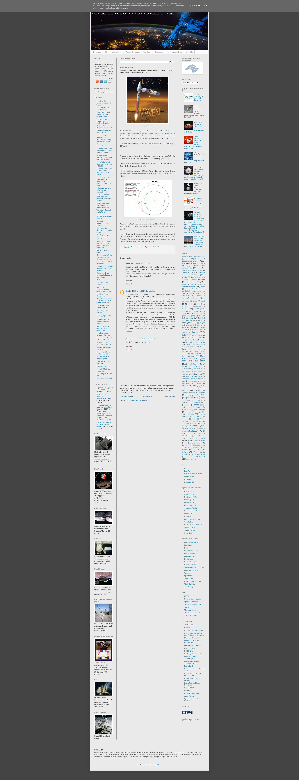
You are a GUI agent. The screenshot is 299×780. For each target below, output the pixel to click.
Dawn (198, 293)
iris (198, 327)
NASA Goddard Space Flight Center (192, 674)
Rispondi (129, 284)
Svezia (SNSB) (189, 530)
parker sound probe (195, 388)
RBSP (203, 398)
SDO (183, 414)
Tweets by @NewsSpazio (103, 92)
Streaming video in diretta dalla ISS (103, 353)
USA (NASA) (188, 533)
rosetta (197, 407)
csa (183, 293)
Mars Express (195, 354)
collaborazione (188, 286)
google (193, 316)
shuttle (191, 414)
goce (184, 316)
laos (194, 342)
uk (185, 443)
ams (203, 256)
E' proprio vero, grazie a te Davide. (104, 389)
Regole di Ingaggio (133, 52)
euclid (200, 304)
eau (191, 298)
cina (197, 282)
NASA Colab (188, 666)
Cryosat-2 (199, 291)
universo (198, 443)
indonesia (194, 323)
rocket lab (186, 407)
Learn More (195, 6)
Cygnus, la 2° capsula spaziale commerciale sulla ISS (104, 268)
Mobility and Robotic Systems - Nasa (191, 662)
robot (196, 405)
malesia (198, 349)
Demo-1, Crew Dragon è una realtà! (104, 127)
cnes (192, 284)
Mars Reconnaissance (193, 357)
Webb (194, 454)
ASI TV (186, 468)
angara (193, 259)
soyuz (195, 426)
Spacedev (188, 576)
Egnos (197, 298)
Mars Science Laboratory (193, 361)
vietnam (194, 449)
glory (200, 313)
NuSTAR (200, 378)
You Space (147, 52)
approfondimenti (189, 261)
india (184, 323)
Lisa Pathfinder (198, 344)
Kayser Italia (192, 340)
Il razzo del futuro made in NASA (102, 306)
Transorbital (188, 578)
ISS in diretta (189, 476)
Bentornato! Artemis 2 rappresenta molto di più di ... (104, 407)
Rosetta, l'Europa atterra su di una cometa (102, 237)
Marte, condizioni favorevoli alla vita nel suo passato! (104, 275)
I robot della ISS (117, 52)
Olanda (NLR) (189, 522)
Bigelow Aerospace (191, 542)
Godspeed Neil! (102, 280)
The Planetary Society (192, 613)
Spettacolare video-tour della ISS (103, 348)
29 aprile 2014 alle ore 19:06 (144, 264)
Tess (189, 441)
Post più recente (127, 396)
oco (183, 381)
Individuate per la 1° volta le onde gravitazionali (103, 190)
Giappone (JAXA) (190, 508)
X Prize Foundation (191, 615)
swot (196, 438)
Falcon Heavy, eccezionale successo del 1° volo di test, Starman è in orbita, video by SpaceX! (194, 241)
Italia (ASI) (188, 516)
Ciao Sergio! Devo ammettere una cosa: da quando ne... (104, 416)
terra (203, 438)
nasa (194, 373)
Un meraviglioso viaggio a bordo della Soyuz (104, 230)
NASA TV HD (189, 482)
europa (184, 306)
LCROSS (201, 342)
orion (195, 386)
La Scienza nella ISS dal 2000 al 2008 (104, 339)
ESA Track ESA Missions (193, 638)
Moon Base (187, 371)
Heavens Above (190, 648)
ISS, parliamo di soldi (104, 378)
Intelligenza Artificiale (174, 52)
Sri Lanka (197, 433)
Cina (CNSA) (189, 494)
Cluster (184, 284)
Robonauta (188, 690)
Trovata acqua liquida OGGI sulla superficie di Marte (104, 217)
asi (183, 266)
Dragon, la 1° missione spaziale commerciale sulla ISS (104, 289)
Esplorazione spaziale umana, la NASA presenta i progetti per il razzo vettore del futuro (194, 112)
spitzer (184, 433)
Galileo (198, 311)
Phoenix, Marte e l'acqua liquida (102, 358)
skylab (194, 419)
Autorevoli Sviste (196, 270)
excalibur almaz (197, 306)
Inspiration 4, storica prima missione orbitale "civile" (103, 114)
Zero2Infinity (190, 459)
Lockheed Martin (188, 347)
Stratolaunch (186, 436)
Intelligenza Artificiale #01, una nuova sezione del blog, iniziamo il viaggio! (194, 158)
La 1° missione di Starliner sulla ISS (103, 108)
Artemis (193, 263)
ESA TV (187, 471)
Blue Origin (188, 545)
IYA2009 (199, 335)
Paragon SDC (189, 556)
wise (203, 454)
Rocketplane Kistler (191, 562)
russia (185, 409)
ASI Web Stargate (191, 625)
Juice (192, 337)
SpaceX (193, 430)
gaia (183, 311)
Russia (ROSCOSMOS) (193, 525)
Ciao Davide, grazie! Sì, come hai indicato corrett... (104, 424)
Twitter (202, 441)
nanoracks (185, 374)
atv (199, 268)
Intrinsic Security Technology (190, 657)
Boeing (186, 548)
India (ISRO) (189, 514)
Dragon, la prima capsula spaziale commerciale (102, 328)
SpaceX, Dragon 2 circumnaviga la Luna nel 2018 (104, 164)
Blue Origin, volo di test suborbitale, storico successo (103, 205)
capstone (193, 279)
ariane (184, 263)
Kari (183, 340)
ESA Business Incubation (193, 630)
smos (193, 421)
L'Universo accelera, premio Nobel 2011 (104, 302)
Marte (155, 247)
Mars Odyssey (188, 356)
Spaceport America (188, 428)
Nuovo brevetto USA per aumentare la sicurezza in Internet (103, 257)
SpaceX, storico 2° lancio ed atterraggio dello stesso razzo (104, 157)
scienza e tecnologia (193, 412)
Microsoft (197, 369)
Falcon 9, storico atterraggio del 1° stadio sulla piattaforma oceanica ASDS (104, 181)
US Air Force (187, 445)
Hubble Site (188, 651)
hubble (189, 320)
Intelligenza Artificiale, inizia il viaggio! (104, 131)
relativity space (187, 402)
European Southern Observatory (191, 642)
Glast (193, 313)
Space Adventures (191, 570)
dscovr (184, 298)
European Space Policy (192, 645)
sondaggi (185, 426)
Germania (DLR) (190, 505)
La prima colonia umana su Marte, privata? (102, 321)
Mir (204, 368)
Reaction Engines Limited (193, 400)
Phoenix (185, 390)
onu (189, 381)
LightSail (189, 344)
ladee (188, 342)
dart (191, 293)
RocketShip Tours (190, 565)
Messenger (186, 369)
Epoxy (195, 301)
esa (203, 300)
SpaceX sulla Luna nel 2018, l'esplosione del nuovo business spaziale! (194, 188)
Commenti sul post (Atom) (137, 400)
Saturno (202, 409)
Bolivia (203, 277)
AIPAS (197, 256)
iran (192, 327)
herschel (201, 318)
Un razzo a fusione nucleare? (103, 311)
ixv (193, 335)
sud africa (198, 436)
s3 (195, 409)
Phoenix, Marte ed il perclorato (103, 370)
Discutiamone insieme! (101, 145)
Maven (159, 247)
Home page (97, 52)
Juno (199, 337)
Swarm (184, 438)
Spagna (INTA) (189, 527)
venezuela (195, 447)
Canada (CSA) (189, 491)
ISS (106, 52)
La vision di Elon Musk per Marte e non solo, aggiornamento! (104, 151)
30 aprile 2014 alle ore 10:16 (145, 291)
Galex (190, 311)
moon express (198, 371)
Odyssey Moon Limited (192, 551)
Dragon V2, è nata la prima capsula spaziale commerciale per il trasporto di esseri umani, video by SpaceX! (194, 173)
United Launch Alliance (192, 581)
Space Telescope (190, 696)
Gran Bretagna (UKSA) (192, 511)
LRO (199, 347)
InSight (202, 323)
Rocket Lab (188, 559)
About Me (189, 52)
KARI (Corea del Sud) (192, 519)
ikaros (200, 320)
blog (195, 275)
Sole (199, 423)
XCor (188, 457)
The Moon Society (191, 610)
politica (202, 395)
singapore (185, 419)
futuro (196, 309)
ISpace (199, 330)
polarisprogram (191, 395)
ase (202, 263)
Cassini (202, 279)
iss (193, 332)
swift (190, 438)
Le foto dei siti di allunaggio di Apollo (103, 343)
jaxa (184, 337)
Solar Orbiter (190, 423)
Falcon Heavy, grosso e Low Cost (104, 316)
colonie (203, 286)
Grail (203, 316)
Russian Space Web (191, 693)
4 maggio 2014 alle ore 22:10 (144, 339)
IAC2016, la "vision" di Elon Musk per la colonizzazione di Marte (194, 127)
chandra (189, 282)
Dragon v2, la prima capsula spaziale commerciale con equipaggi (103, 244)
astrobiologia (187, 268)
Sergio (128, 291)
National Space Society (192, 599)
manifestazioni (187, 351)
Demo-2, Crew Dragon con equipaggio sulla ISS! (104, 121)
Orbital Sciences (190, 553)
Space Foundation (191, 602)
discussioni (186, 295)
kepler (202, 340)
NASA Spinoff (189, 688)
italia (184, 335)
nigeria (200, 376)
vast (197, 445)
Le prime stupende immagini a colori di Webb (103, 103)
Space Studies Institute (192, 604)
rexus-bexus (200, 402)
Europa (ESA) (189, 500)
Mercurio (197, 366)
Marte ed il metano (103, 366)
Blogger (160, 765)
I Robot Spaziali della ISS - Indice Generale (199, 97)
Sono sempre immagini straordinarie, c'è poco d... (104, 397)
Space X (187, 573)
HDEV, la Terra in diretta (193, 474)
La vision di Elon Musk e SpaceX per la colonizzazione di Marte (104, 171)
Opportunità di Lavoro (191, 383)
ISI (193, 329)
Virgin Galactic (189, 584)
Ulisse (191, 443)
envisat (186, 301)
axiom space (187, 272)
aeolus (184, 256)
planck (198, 390)
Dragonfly (198, 295)
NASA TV (187, 479)
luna (184, 349)
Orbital (185, 385)
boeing (193, 277)
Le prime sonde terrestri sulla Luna (103, 334)
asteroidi (196, 266)
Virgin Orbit (198, 452)
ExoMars (185, 309)
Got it (205, 6)
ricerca (187, 405)
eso (191, 304)
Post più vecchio (169, 396)
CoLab (200, 284)
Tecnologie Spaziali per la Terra (103, 211)
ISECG (186, 596)
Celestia (187, 628)
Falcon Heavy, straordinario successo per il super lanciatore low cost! (104, 138)
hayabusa (189, 318)
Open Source (198, 381)
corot (192, 291)
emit (203, 298)
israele (184, 333)
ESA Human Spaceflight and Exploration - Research (194, 634)
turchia (196, 440)
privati (189, 397)
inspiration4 (190, 325)
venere (187, 447)
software (202, 421)
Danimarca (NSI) (190, 497)
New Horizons (187, 376)
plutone (202, 392)
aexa (190, 256)
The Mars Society (190, 607)
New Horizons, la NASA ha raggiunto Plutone (103, 223)
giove (184, 313)
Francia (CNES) (190, 502)
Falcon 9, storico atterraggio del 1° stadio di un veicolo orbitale (103, 197)
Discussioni (159, 52)
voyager (185, 454)
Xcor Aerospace (190, 587)
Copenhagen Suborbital (191, 289)
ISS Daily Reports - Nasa (193, 654)
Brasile (186, 279)
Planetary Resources (188, 392)
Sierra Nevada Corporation (194, 567)
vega (203, 445)
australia (184, 270)
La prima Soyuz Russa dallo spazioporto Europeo (104, 296)
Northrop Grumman (188, 379)
